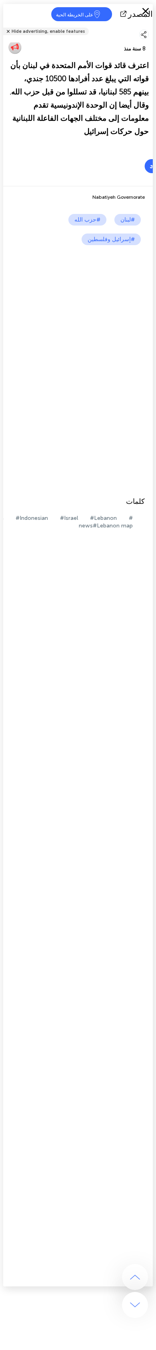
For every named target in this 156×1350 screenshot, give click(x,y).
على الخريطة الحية (74, 15)
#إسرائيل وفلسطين (111, 239)
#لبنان (127, 219)
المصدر (140, 14)
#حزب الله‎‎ (87, 219)
